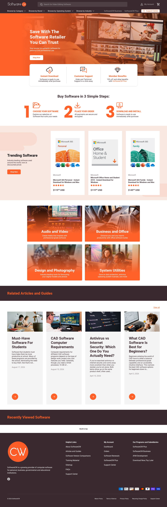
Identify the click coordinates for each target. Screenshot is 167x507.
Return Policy (99, 499)
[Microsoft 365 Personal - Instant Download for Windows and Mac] (67, 152)
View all (156, 307)
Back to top (84, 429)
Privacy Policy (124, 499)
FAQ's (68, 469)
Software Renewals (111, 456)
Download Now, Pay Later (143, 460)
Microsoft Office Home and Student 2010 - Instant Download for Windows (105, 180)
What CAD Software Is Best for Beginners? (138, 344)
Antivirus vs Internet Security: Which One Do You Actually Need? (102, 347)
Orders (106, 451)
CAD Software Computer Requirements (62, 342)
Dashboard (108, 447)
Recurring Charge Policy (139, 499)
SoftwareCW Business (113, 11)
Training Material (72, 460)
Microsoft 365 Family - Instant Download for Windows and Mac (141, 181)
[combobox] (82, 4)
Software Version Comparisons (78, 456)
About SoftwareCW (73, 447)
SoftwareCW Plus (131, 11)
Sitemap (69, 465)
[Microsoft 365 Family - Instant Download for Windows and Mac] (142, 152)
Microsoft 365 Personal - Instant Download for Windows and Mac (66, 181)
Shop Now (36, 58)
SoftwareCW (16, 499)
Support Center (72, 474)
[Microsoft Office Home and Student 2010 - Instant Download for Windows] (105, 152)
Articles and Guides (73, 451)
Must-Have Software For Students (22, 342)
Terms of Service (111, 499)
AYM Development (140, 456)
